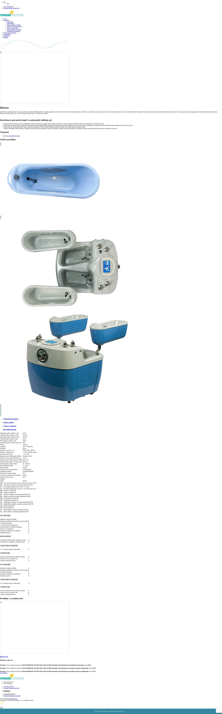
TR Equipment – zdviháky (14, 29)
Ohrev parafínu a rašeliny (14, 25)
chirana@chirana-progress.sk (11, 688)
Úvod (5, 18)
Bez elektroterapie (9, 429)
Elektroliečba (10, 23)
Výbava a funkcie (9, 426)
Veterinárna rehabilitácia (13, 31)
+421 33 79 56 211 (8, 686)
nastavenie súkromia (9, 694)
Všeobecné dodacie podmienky (12, 696)
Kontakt (5, 37)
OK (1, 707)
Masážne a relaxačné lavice (14, 26)
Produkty (5, 20)
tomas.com (13, 698)
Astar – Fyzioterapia (12, 28)
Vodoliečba (10, 22)
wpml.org (111, 711)
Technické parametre (10, 419)
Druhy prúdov (8, 422)
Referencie (6, 36)
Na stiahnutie (7, 34)
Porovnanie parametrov (9, 33)
